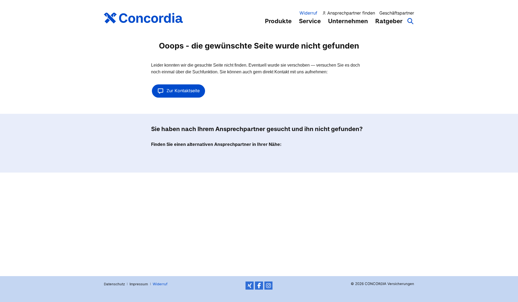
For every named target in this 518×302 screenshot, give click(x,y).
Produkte (278, 21)
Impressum (139, 284)
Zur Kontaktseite (183, 90)
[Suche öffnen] (410, 24)
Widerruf (308, 13)
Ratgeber (389, 21)
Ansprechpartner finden (351, 13)
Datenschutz (114, 284)
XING (250, 286)
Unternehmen (348, 21)
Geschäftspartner (396, 13)
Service (310, 21)
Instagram (268, 286)
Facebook (259, 286)
